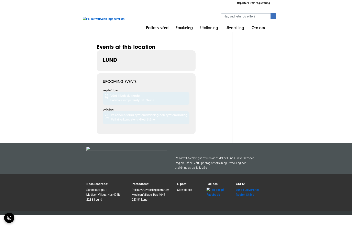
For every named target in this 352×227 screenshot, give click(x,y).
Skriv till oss (184, 189)
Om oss (258, 27)
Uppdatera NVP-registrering (253, 3)
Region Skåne (245, 194)
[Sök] (273, 16)
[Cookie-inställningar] (9, 218)
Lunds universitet (247, 189)
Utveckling (235, 27)
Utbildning (209, 27)
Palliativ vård (157, 27)
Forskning (184, 27)
